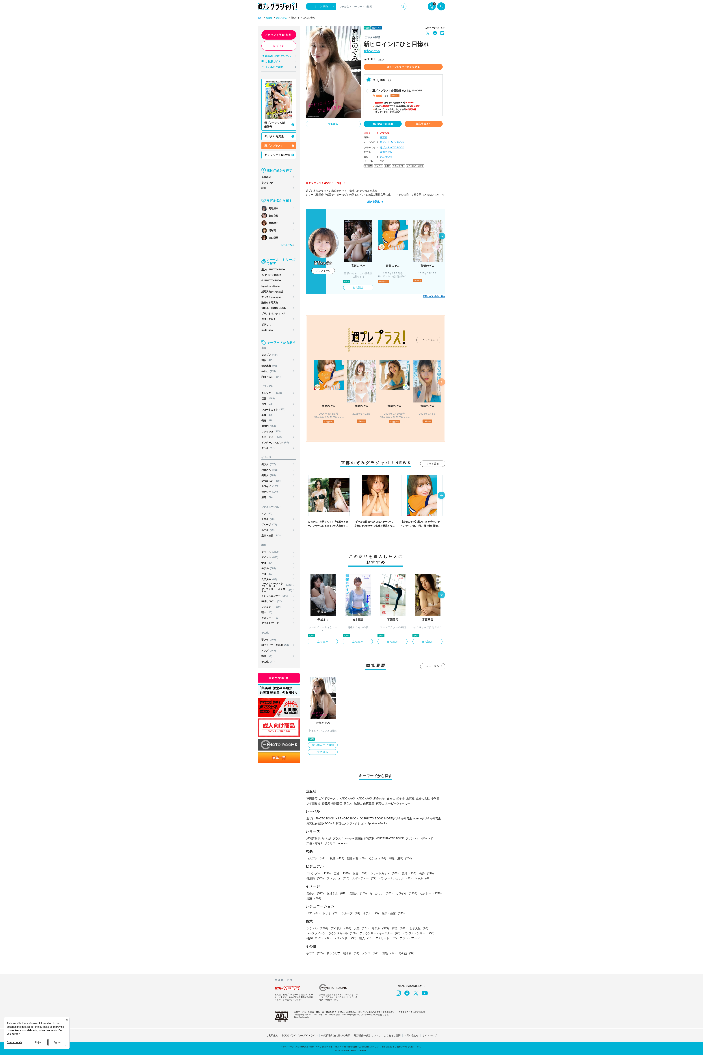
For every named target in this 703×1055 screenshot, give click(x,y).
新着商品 (266, 177)
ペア (267, 513)
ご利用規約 (272, 1035)
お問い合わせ (411, 1035)
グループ (269, 524)
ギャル (268, 448)
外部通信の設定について (367, 1035)
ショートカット (274, 409)
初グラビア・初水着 (275, 645)
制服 (268, 360)
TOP (260, 18)
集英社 (383, 137)
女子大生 (269, 579)
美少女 (269, 464)
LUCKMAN (386, 156)
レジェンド (271, 606)
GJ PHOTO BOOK (271, 280)
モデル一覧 (287, 244)
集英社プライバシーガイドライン (300, 1035)
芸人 (267, 612)
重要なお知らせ (279, 678)
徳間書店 (336, 803)
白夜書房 (368, 803)
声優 (268, 573)
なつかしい (271, 480)
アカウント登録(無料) (279, 34)
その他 (268, 661)
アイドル (270, 557)
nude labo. (267, 330)
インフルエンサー (275, 595)
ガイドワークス (328, 798)
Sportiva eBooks (270, 286)
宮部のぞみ (281, 18)
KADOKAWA (347, 798)
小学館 (435, 798)
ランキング (267, 182)
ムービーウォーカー (397, 803)
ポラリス (266, 324)
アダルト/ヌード (270, 623)
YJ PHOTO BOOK (271, 275)
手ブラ (269, 639)
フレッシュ (271, 431)
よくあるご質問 (274, 67)
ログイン (278, 45)
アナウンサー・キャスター (277, 590)
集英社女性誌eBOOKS (320, 823)
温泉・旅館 (271, 535)
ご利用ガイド (272, 61)
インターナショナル (275, 442)
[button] (442, 236)
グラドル (271, 551)
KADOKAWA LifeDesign (371, 798)
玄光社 (391, 798)
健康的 (269, 426)
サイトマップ (430, 1035)
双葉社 (380, 803)
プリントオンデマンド (273, 313)
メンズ (269, 650)
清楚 (268, 497)
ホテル (268, 530)
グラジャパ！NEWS (277, 155)
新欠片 (348, 803)
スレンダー (272, 393)
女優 (268, 562)
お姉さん (270, 469)
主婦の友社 (423, 798)
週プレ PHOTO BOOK (273, 269)
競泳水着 (269, 365)
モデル (269, 568)
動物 (267, 656)
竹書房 (326, 803)
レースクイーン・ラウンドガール (277, 584)
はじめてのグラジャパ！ (279, 55)
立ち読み (333, 124)
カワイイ (271, 486)
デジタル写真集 (274, 136)
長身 (268, 420)
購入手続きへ (423, 123)
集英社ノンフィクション (351, 823)
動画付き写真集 (269, 302)
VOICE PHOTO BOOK (273, 308)
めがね (269, 371)
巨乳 (268, 398)
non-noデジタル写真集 (427, 818)
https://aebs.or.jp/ (301, 1017)
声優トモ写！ (268, 319)
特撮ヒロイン (272, 601)
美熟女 (269, 475)
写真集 (269, 18)
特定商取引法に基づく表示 (335, 1035)
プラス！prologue (271, 297)
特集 (263, 188)
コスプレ (270, 354)
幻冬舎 (401, 798)
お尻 (268, 404)
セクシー (271, 491)
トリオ (268, 519)
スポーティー (272, 437)
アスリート (271, 617)
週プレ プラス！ (273, 145)
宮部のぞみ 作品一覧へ (434, 296)
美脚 (268, 415)
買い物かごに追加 (382, 123)
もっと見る (429, 340)
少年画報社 (313, 803)
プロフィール (323, 270)
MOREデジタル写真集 (398, 818)
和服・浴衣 (271, 376)
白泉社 (358, 803)
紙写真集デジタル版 (272, 291)
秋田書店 (311, 798)
